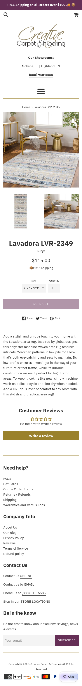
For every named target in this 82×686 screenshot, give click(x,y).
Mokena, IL (30, 66)
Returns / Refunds (17, 494)
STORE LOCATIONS (35, 601)
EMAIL (29, 584)
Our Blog (9, 533)
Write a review (41, 436)
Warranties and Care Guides (24, 505)
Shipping (10, 500)
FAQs (7, 479)
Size (34, 280)
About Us (10, 527)
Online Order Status (18, 489)
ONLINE (26, 576)
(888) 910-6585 (34, 593)
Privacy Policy (13, 538)
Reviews (9, 543)
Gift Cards (10, 484)
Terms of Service (15, 548)
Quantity (54, 280)
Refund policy (13, 554)
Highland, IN (50, 66)
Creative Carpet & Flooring (45, 664)
